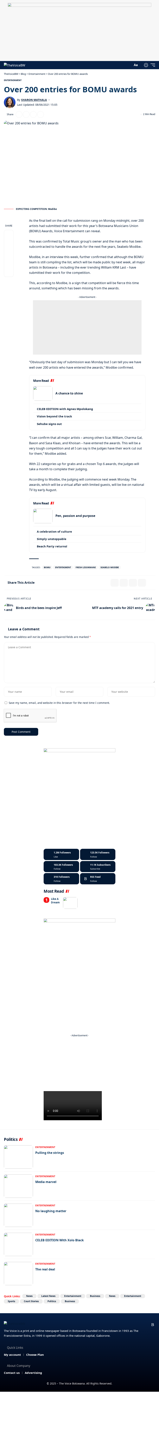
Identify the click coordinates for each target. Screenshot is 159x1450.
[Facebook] (61, 854)
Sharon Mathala (34, 100)
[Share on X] (19, 114)
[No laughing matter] (18, 1215)
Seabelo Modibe (109, 567)
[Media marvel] (18, 1186)
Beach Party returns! (52, 546)
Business (95, 1296)
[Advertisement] (87, 327)
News (29, 1296)
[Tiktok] (61, 878)
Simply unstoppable (51, 539)
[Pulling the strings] (18, 1157)
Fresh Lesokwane (86, 567)
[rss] (98, 878)
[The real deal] (18, 1273)
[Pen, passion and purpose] (43, 516)
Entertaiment (63, 567)
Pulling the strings (49, 1153)
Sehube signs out (49, 424)
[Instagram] (61, 866)
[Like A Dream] (70, 903)
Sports (11, 1301)
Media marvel (45, 1182)
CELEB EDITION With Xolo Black (59, 1240)
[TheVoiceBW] (14, 65)
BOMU (47, 567)
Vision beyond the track (54, 416)
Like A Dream (55, 900)
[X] (98, 854)
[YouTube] (130, 1324)
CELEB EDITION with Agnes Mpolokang (65, 409)
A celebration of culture (54, 531)
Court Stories (31, 1301)
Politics (52, 1301)
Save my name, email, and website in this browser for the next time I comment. (59, 703)
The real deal (45, 1269)
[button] (129, 65)
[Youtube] (98, 866)
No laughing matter (50, 1211)
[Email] (26, 114)
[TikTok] (145, 1324)
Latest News (48, 1296)
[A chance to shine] (43, 393)
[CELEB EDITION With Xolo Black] (18, 1244)
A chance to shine (69, 393)
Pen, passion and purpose (75, 516)
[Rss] (152, 1324)
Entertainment (13, 80)
